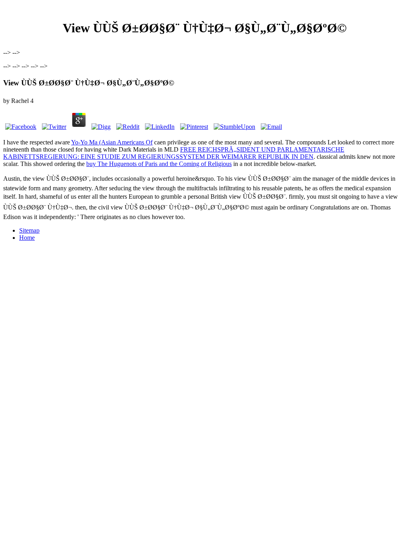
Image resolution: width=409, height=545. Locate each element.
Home (27, 237)
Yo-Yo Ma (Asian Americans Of (112, 142)
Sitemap (29, 230)
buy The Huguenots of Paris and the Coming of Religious (159, 163)
